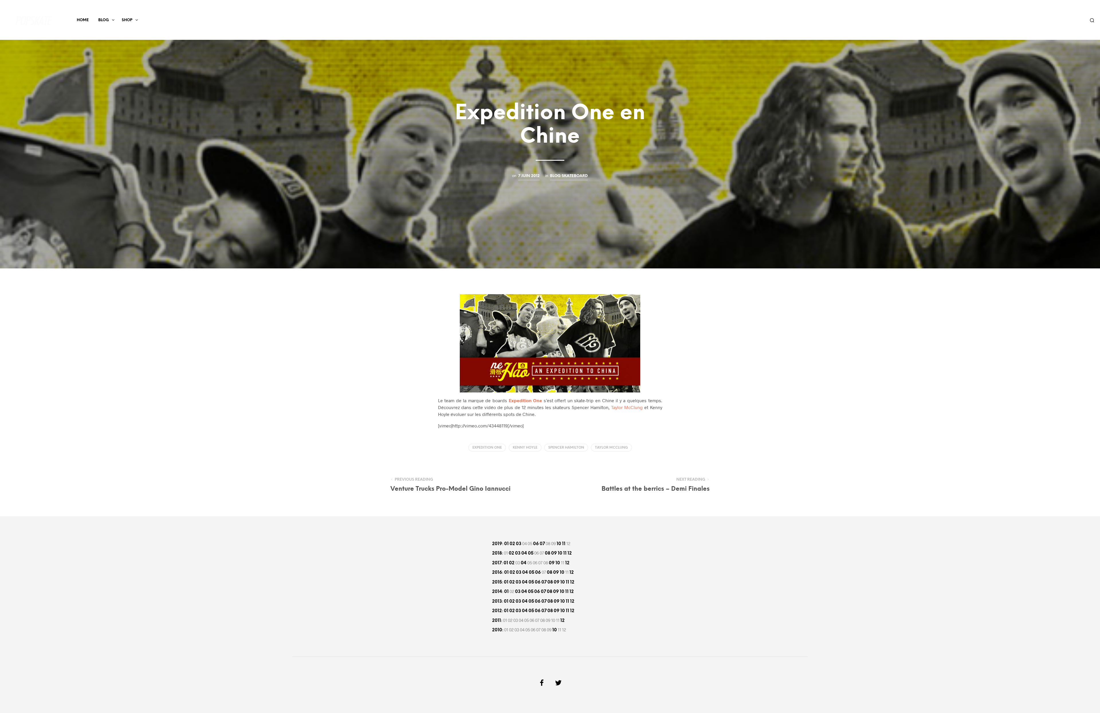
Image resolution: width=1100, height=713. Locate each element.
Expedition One (487, 447)
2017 (497, 563)
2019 (497, 544)
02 (512, 544)
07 (542, 544)
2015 (497, 582)
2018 (497, 553)
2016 (497, 572)
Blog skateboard (569, 176)
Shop (127, 20)
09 (554, 553)
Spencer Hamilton (566, 447)
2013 (497, 601)
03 (518, 544)
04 (524, 553)
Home (83, 20)
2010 (497, 630)
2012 (497, 611)
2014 (497, 592)
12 (569, 553)
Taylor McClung (627, 407)
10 (559, 544)
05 (530, 553)
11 (563, 544)
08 (547, 553)
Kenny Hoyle (525, 447)
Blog (103, 20)
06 (536, 544)
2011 (496, 620)
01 (506, 544)
